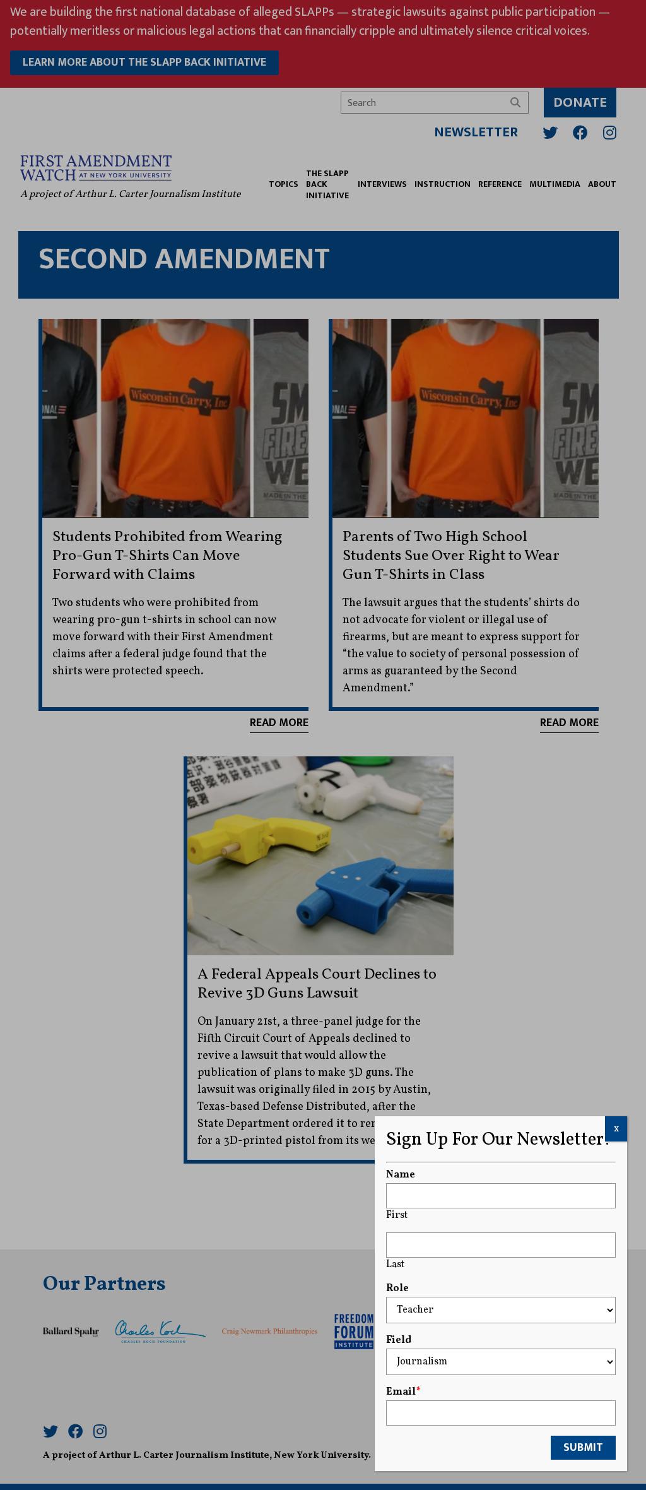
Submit (583, 1447)
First (397, 1215)
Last (395, 1265)
